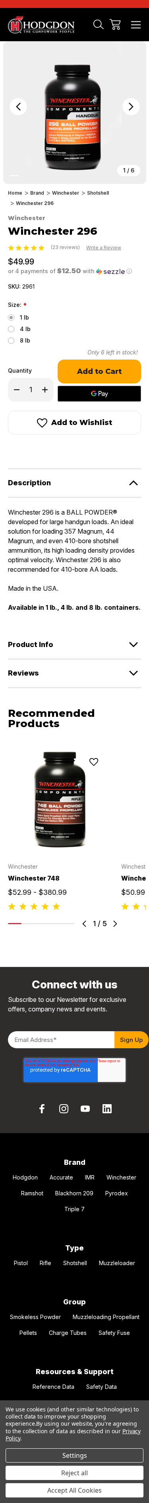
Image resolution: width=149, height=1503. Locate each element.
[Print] (41, 450)
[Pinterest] (69, 450)
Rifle (45, 1263)
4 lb (25, 328)
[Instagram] (63, 1108)
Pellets (28, 1332)
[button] (70, 271)
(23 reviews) (66, 247)
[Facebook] (12, 450)
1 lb (24, 317)
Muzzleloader (117, 1263)
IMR (90, 1177)
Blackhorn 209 (74, 1193)
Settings (74, 1455)
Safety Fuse (114, 1332)
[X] (55, 450)
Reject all (74, 1473)
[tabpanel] (59, 829)
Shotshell (75, 1263)
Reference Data (53, 1386)
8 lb (25, 340)
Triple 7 (74, 1209)
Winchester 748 (34, 878)
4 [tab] (55, 923)
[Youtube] (85, 1108)
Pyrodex (116, 1193)
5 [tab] (68, 923)
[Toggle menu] (136, 24)
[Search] (98, 24)
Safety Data (101, 1386)
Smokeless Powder (35, 1316)
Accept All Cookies (74, 1490)
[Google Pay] (99, 394)
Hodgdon (25, 1177)
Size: (17, 305)
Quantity (20, 370)
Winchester (121, 1177)
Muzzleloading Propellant (106, 1316)
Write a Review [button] (103, 248)
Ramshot (32, 1193)
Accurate (61, 1177)
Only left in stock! (112, 352)
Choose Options (60, 841)
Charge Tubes (68, 1332)
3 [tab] (41, 923)
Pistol (21, 1263)
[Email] (26, 450)
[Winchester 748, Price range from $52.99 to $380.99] (60, 799)
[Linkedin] (107, 1108)
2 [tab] (28, 923)
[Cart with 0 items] (115, 24)
